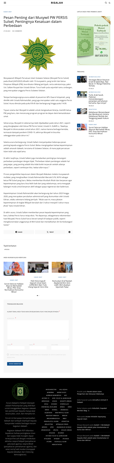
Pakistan (66, 421)
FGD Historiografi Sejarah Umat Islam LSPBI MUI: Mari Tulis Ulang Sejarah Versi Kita (38, 284)
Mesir (65, 416)
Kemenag (64, 410)
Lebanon (49, 413)
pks (52, 427)
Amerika (51, 392)
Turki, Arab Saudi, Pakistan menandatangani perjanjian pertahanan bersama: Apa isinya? (98, 99)
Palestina (49, 424)
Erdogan (46, 401)
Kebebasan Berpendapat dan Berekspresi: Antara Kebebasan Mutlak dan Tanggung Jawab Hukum (99, 115)
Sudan (52, 433)
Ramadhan (46, 430)
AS (66, 395)
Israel (55, 410)
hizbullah (65, 404)
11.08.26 (91, 136)
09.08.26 (91, 121)
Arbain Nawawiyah (54, 395)
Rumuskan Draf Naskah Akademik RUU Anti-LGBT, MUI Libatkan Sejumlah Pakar (62, 284)
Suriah (61, 433)
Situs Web (54, 345)
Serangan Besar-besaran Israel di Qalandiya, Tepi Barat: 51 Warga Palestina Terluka (99, 83)
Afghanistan (51, 389)
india (63, 407)
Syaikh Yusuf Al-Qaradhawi (57, 436)
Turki (50, 442)
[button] (109, 3)
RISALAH (57, 2)
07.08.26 (91, 88)
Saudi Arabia (67, 430)
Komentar (11, 318)
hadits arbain (66, 401)
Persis (7, 249)
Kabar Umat (8, 12)
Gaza (55, 401)
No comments (17, 31)
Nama (9, 344)
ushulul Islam (61, 442)
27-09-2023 (7, 31)
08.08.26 (91, 106)
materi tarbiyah (53, 416)
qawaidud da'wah (64, 427)
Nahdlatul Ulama (52, 421)
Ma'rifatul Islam (62, 413)
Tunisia (66, 439)
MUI (65, 418)
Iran (47, 410)
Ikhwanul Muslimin (49, 407)
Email (32, 344)
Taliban (48, 439)
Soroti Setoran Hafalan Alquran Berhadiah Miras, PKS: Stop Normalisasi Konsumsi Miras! (13, 288)
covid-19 (46, 398)
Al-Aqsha (63, 389)
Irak (70, 407)
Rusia (56, 430)
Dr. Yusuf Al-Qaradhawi (62, 398)
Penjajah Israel (62, 424)
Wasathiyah (93, 109)
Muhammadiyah (54, 418)
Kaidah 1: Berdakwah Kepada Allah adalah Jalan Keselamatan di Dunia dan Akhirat (93, 427)
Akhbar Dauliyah (94, 77)
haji (46, 404)
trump (57, 439)
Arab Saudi (62, 392)
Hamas (54, 404)
